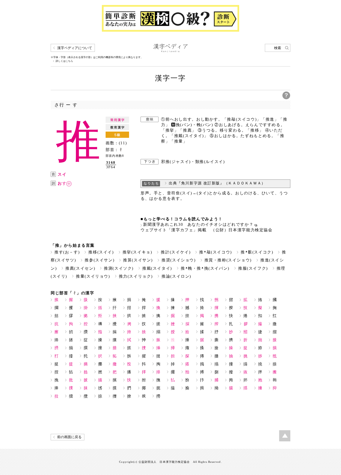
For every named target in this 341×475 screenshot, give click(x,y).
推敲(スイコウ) (215, 252)
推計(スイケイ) (175, 252)
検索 (277, 48)
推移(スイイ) (101, 252)
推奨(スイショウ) (179, 260)
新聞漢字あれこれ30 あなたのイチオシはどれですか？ (198, 224)
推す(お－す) (67, 252)
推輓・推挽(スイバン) (205, 268)
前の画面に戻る (69, 437)
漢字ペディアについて (74, 48)
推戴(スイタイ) (157, 268)
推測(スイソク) (119, 268)
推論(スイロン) (176, 276)
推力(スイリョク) (136, 276)
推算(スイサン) (138, 260)
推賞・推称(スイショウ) (228, 260)
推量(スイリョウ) (93, 276)
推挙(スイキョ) (137, 252)
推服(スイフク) (253, 268)
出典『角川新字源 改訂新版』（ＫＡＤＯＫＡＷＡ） (217, 183)
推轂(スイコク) (257, 252)
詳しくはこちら (64, 61)
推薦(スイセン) (80, 268)
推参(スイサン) (99, 260)
